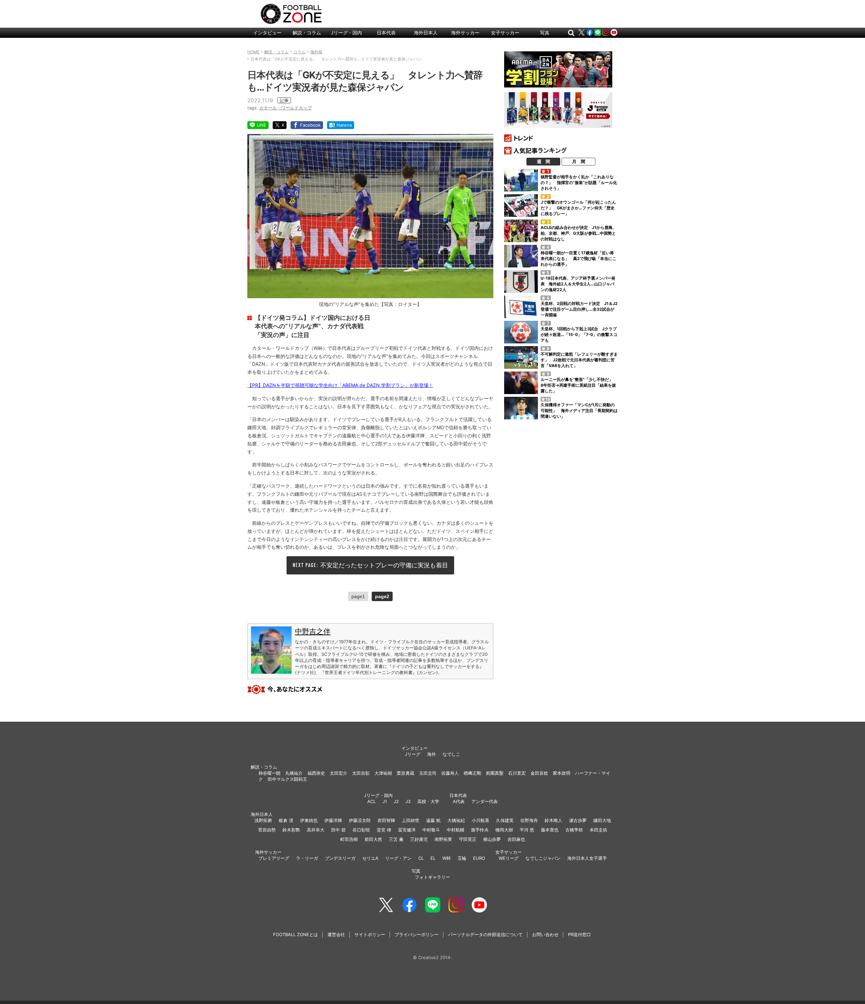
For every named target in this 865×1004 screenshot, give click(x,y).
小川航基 (480, 820)
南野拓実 (443, 839)
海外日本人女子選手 (587, 858)
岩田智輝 (386, 820)
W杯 (446, 858)
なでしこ (451, 754)
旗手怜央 (480, 829)
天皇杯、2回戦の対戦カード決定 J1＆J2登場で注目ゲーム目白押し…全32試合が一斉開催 (579, 309)
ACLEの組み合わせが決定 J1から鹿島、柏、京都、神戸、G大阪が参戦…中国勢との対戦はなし (579, 233)
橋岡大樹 (504, 829)
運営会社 (336, 934)
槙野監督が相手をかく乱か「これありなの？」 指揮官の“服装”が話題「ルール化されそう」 (579, 182)
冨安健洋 (407, 829)
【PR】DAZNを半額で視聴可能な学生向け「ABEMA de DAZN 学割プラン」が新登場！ (340, 385)
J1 (384, 801)
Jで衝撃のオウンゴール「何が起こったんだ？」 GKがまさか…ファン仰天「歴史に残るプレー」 (578, 208)
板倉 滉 (286, 820)
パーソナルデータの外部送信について (485, 934)
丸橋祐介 (294, 773)
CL (421, 858)
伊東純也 (309, 820)
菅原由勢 (267, 829)
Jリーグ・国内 (346, 32)
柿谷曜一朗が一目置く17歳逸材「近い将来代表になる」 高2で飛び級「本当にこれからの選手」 (578, 258)
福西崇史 (316, 773)
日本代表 (386, 32)
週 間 (543, 161)
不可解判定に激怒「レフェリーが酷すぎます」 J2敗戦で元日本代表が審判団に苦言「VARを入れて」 (579, 360)
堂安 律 (384, 829)
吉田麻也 (516, 839)
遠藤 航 (433, 820)
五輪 (462, 858)
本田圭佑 (598, 829)
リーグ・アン (398, 858)
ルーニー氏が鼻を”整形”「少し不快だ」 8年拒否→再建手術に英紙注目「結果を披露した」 (579, 385)
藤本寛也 (550, 829)
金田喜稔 (539, 773)
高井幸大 (315, 829)
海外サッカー (465, 32)
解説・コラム (307, 32)
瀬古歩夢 (578, 820)
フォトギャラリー (432, 877)
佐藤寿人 (450, 773)
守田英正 (467, 839)
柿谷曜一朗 (269, 773)
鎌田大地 (602, 820)
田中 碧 (338, 829)
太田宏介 (338, 773)
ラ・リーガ (307, 858)
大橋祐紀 (456, 820)
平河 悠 (527, 829)
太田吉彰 (361, 773)
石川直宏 (517, 773)
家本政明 (561, 773)
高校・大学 (428, 801)
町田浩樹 (349, 839)
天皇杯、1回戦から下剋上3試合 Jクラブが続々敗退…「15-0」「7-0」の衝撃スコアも (579, 334)
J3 (408, 801)
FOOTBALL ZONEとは (295, 934)
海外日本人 (426, 32)
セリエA (370, 858)
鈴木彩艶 (291, 829)
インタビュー (267, 32)
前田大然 (373, 839)
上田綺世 (410, 820)
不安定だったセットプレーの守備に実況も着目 (384, 565)
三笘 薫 (396, 839)
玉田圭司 (428, 773)
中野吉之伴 (312, 631)
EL (433, 858)
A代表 (459, 801)
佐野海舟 (529, 820)
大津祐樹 (383, 773)
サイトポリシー (369, 934)
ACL (371, 801)
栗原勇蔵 (405, 773)
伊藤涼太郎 (360, 820)
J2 (396, 801)
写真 (544, 32)
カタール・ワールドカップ (285, 107)
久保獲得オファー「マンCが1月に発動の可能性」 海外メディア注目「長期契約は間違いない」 (579, 410)
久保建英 (505, 820)
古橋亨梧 (574, 829)
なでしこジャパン (543, 858)
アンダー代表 (484, 801)
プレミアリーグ (273, 858)
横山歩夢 (492, 839)
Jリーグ (412, 754)
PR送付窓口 (579, 934)
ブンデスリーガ (340, 858)
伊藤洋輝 (333, 820)
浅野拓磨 (263, 820)
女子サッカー (505, 32)
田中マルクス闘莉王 (287, 779)
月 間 (578, 161)
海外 (431, 754)
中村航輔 (455, 829)
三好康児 (419, 839)
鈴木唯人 (553, 820)
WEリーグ (509, 858)
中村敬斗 (431, 829)
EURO (479, 858)
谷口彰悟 (361, 829)
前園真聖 (494, 773)
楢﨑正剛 (472, 773)
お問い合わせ (545, 934)
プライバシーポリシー (417, 934)
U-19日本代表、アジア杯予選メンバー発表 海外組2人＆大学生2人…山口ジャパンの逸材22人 (578, 284)
